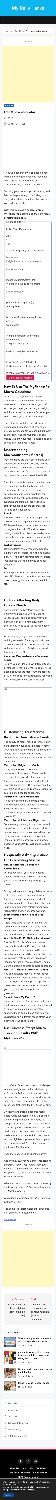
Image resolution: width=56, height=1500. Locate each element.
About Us (12, 1403)
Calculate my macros (20, 377)
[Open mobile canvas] (3, 19)
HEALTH (9, 105)
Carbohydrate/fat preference (21, 351)
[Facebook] (20, 1461)
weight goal (12, 324)
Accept (8, 1495)
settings (31, 1490)
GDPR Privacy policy (17, 1436)
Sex (25, 250)
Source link (10, 1219)
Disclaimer (13, 1416)
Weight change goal (17, 343)
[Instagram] (28, 1461)
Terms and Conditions (18, 1423)
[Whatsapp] (35, 1461)
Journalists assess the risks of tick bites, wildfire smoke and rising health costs (34, 1355)
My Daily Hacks (28, 8)
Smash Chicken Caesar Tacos (33, 1383)
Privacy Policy (14, 1429)
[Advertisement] (28, 74)
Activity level (13, 306)
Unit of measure (15, 269)
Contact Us (13, 1410)
